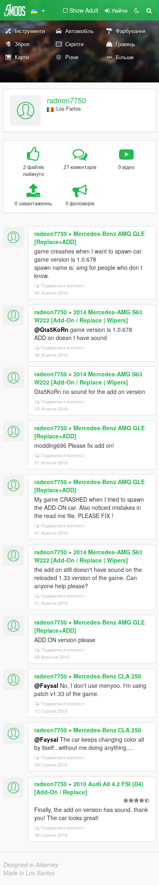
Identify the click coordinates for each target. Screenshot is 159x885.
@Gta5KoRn (51, 329)
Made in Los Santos (29, 873)
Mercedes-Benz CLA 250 (107, 676)
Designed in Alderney (30, 865)
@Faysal (46, 685)
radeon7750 (66, 100)
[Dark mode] (136, 10)
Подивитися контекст (63, 285)
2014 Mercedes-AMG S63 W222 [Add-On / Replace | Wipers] (88, 316)
